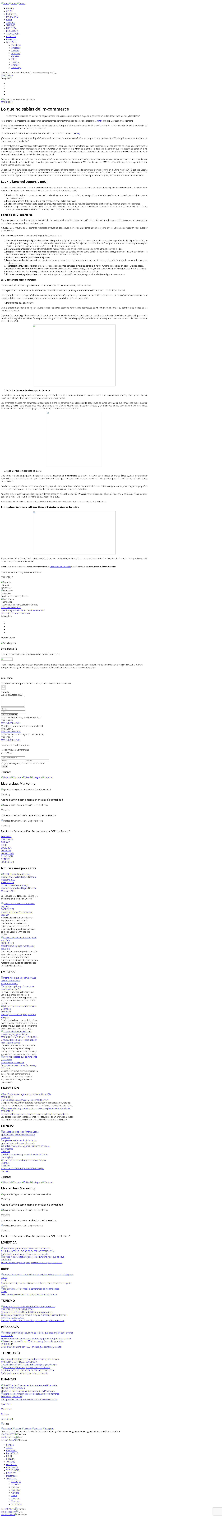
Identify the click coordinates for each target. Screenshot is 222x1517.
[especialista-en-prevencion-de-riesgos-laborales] (25, 1162)
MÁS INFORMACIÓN (11, 607)
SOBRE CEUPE (7, 882)
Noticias (5, 1414)
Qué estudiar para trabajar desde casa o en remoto (24, 1254)
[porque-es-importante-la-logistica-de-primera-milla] (32, 1256)
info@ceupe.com (8, 1437)
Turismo (15, 62)
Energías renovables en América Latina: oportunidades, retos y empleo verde (19, 1142)
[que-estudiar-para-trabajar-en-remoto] (25, 1248)
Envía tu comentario (9, 715)
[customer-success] (19, 1059)
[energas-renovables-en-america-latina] (25, 1134)
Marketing (15, 53)
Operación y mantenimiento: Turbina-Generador (23, 610)
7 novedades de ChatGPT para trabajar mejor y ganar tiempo (19, 1041)
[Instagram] (36, 777)
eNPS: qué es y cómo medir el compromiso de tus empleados (29, 1294)
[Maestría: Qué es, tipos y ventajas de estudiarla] (19, 940)
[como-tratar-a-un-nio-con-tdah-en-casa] (32, 1341)
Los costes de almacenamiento (15, 613)
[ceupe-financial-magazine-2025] (19, 879)
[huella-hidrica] (25, 1148)
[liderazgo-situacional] (19, 1008)
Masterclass (11, 39)
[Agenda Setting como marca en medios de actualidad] (26, 789)
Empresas (15, 47)
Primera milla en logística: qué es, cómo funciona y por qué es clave (31, 1262)
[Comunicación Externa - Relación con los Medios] (24, 805)
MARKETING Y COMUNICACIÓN (60, 567)
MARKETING (12, 16)
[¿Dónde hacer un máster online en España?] (19, 906)
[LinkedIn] (6, 777)
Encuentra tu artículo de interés (15, 72)
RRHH (9, 19)
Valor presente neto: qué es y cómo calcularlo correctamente (29, 1399)
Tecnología (16, 67)
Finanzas (15, 64)
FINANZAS (11, 36)
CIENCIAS (10, 22)
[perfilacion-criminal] (37, 1332)
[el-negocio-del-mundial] (28, 1306)
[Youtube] (16, 777)
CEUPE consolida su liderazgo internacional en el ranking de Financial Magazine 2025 (18, 888)
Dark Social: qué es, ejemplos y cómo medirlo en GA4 (25, 1099)
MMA (99, 120)
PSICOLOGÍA (12, 30)
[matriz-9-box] (19, 980)
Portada (10, 8)
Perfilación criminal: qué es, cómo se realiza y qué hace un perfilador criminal (36, 1338)
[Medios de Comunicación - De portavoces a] (22, 820)
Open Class (11, 42)
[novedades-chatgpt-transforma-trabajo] (19, 1034)
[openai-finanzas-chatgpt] (29, 1385)
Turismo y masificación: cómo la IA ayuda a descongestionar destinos (32, 1320)
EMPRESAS (11, 14)
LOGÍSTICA (11, 28)
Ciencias (15, 56)
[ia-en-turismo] (33, 1315)
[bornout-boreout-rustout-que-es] (37, 1277)
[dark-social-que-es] (26, 1094)
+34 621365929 (8, 1440)
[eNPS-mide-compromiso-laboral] (30, 1288)
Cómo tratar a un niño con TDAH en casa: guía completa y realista (31, 1346)
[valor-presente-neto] (30, 1393)
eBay (77, 133)
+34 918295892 (8, 1434)
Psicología (16, 45)
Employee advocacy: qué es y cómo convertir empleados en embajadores (34, 1114)
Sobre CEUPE (7, 1418)
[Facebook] (47, 777)
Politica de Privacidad (35, 763)
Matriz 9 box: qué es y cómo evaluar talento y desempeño (17, 988)
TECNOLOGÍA (12, 33)
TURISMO (10, 25)
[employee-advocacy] (35, 1108)
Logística (15, 50)
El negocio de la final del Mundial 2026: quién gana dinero (27, 1312)
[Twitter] (26, 777)
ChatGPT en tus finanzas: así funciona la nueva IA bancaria (28, 1391)
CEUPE (9, 11)
